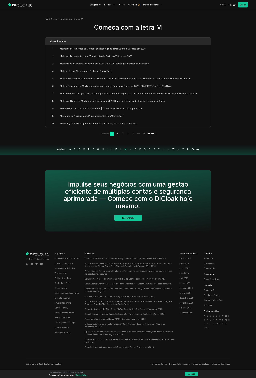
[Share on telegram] (36, 264)
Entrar (233, 5)
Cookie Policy (81, 375)
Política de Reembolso (220, 364)
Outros (195, 149)
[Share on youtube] (41, 264)
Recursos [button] (108, 5)
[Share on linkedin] (31, 264)
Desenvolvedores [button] (151, 5)
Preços (122, 5)
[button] (224, 4)
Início (47, 19)
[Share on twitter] (27, 264)
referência (132, 5)
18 (144, 133)
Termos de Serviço (159, 364)
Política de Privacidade (179, 364)
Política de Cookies (200, 364)
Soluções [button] (94, 5)
